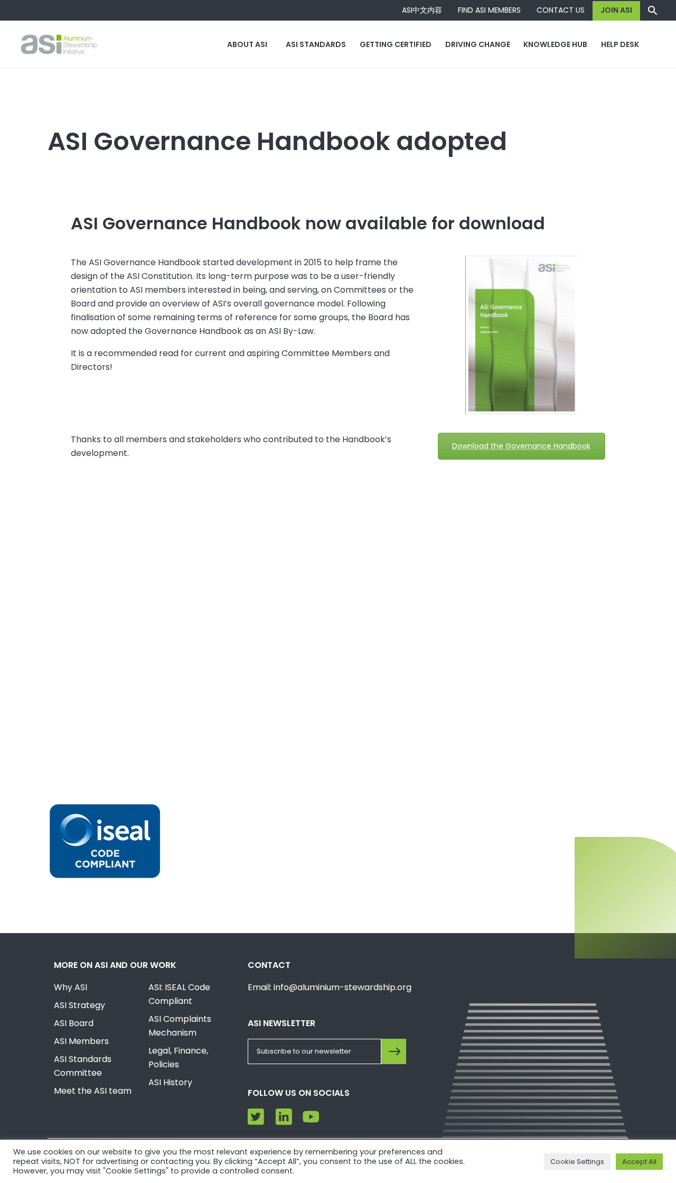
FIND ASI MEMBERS (489, 10)
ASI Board (73, 1023)
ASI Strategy (79, 1005)
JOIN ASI (616, 10)
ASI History (170, 1082)
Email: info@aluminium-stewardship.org (329, 987)
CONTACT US (561, 10)
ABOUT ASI (247, 44)
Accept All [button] (639, 1162)
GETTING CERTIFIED (395, 44)
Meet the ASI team (93, 1091)
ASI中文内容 (422, 10)
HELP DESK (620, 44)
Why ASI (70, 987)
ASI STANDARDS (316, 44)
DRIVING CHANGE (477, 44)
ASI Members (81, 1041)
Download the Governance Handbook (521, 446)
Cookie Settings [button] (577, 1162)
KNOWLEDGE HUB (555, 44)
